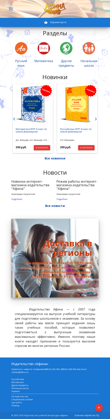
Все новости (55, 206)
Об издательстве (19, 396)
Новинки (15, 391)
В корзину (42, 147)
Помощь (15, 405)
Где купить (16, 402)
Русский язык (17, 379)
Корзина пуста (55, 22)
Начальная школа (20, 388)
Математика (17, 382)
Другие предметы (19, 385)
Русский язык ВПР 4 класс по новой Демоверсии (76, 130)
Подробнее (16, 199)
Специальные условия (22, 399)
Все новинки (55, 158)
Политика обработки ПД (86, 415)
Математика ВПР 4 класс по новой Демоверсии (31, 130)
